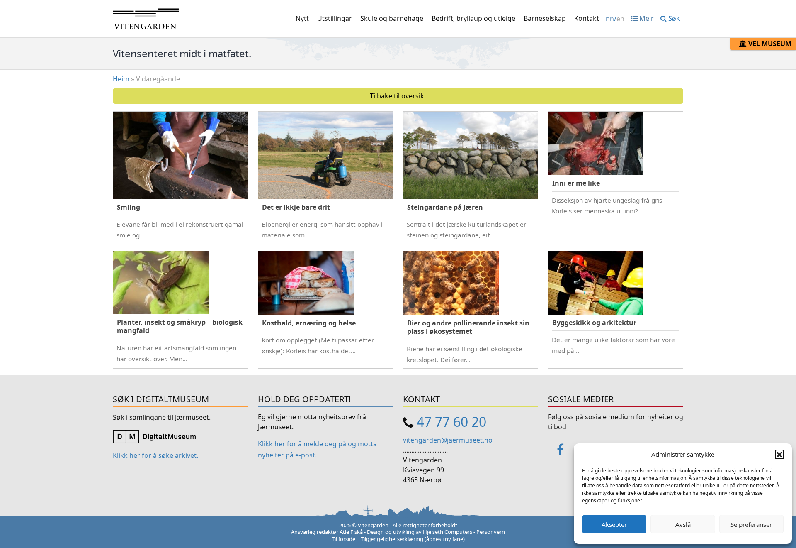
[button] (779, 454)
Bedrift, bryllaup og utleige (473, 18)
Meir (646, 18)
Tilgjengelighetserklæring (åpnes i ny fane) (413, 539)
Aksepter (614, 524)
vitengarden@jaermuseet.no (448, 440)
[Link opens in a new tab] (154, 435)
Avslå (683, 524)
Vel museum (769, 43)
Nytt (302, 18)
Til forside (343, 539)
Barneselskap (545, 18)
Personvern (490, 532)
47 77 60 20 (451, 422)
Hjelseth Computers (447, 532)
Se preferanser (751, 524)
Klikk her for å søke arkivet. (155, 455)
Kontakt (586, 18)
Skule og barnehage (391, 18)
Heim (121, 78)
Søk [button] (673, 18)
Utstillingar (334, 18)
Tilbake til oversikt (398, 95)
